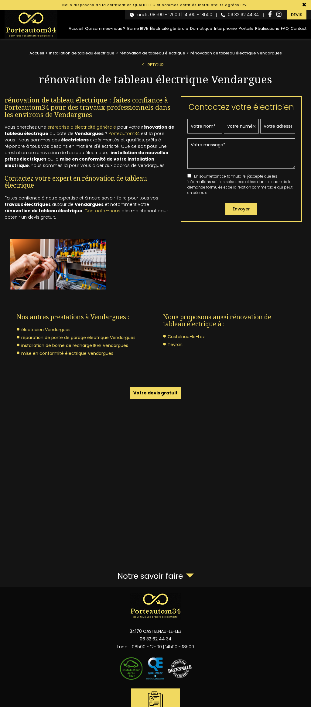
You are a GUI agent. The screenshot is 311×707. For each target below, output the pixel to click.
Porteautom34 (124, 133)
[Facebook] (270, 14)
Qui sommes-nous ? (105, 28)
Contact (298, 28)
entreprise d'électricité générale (81, 127)
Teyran (175, 344)
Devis (296, 15)
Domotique (201, 28)
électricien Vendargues (45, 330)
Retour (156, 65)
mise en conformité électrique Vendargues (67, 353)
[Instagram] (279, 14)
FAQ (285, 28)
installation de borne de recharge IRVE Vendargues (74, 345)
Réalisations (267, 28)
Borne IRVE (137, 28)
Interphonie (225, 28)
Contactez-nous (102, 211)
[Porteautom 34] (31, 24)
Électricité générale (169, 28)
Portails (246, 28)
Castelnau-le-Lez (186, 337)
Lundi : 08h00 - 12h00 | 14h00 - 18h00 (173, 15)
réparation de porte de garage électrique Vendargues (78, 337)
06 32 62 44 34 (243, 15)
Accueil (76, 28)
